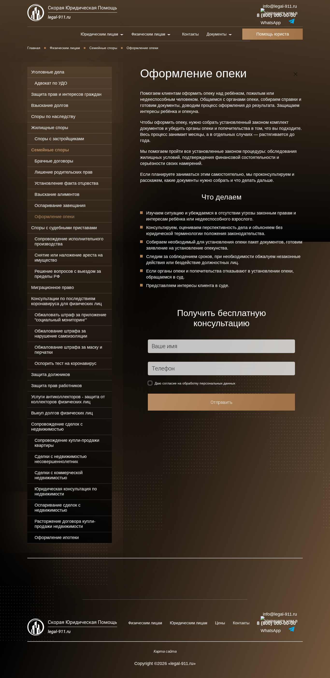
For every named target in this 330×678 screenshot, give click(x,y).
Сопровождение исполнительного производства (69, 241)
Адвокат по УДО (51, 83)
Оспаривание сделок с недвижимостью (57, 508)
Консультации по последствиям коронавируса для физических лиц (66, 301)
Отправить (221, 402)
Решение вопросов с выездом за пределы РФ (68, 274)
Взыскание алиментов (57, 194)
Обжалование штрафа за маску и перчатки (68, 350)
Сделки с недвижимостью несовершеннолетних (61, 459)
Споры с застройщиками (59, 138)
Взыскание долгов (49, 105)
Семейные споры (103, 48)
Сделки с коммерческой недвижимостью (59, 475)
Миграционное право (52, 287)
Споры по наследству (53, 116)
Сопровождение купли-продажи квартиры (67, 443)
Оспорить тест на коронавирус (65, 363)
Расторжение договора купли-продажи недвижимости (65, 524)
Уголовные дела (47, 72)
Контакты (190, 34)
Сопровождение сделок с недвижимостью (57, 427)
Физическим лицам (65, 48)
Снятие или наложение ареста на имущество (69, 258)
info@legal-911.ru (280, 6)
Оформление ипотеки (57, 537)
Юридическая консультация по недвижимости (66, 491)
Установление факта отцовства (66, 183)
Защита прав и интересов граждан (66, 94)
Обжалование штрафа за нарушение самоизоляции (61, 334)
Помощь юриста (272, 34)
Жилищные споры (49, 127)
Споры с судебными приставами (64, 227)
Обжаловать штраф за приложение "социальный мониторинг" (70, 317)
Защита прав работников (56, 385)
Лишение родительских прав (64, 172)
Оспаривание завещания (60, 205)
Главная (33, 48)
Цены (220, 623)
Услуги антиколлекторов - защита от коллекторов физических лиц (68, 399)
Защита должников (50, 374)
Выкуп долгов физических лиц (62, 413)
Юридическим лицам (188, 623)
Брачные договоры (54, 161)
